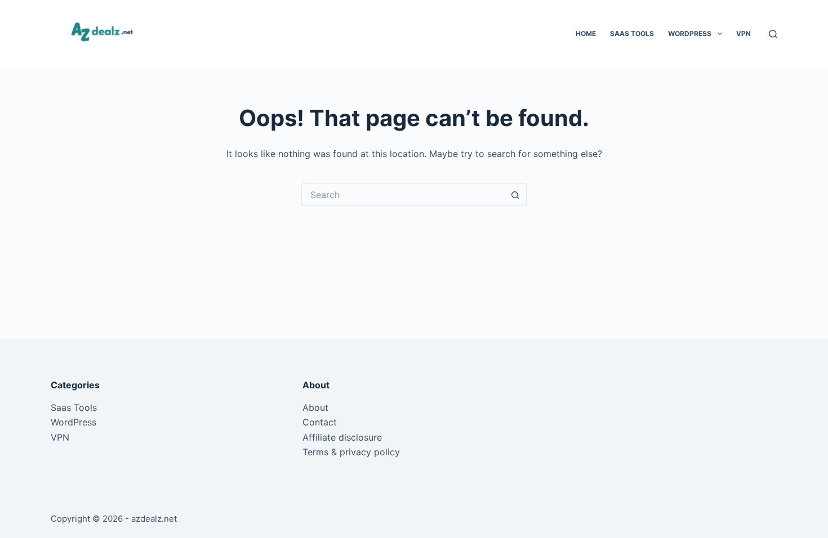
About (315, 407)
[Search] (773, 34)
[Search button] (515, 194)
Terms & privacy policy (351, 452)
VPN (743, 33)
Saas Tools (632, 33)
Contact (319, 422)
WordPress (689, 33)
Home (586, 33)
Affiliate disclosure (342, 437)
